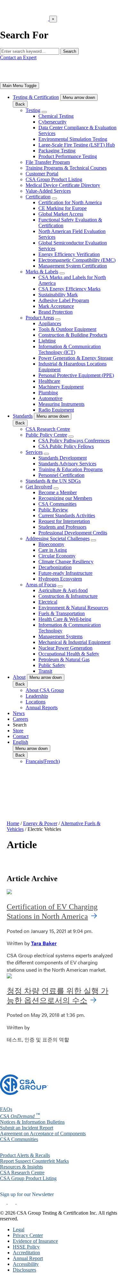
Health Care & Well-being (64, 619)
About (19, 677)
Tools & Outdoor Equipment (67, 329)
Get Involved (39, 486)
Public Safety (51, 665)
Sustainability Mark (58, 294)
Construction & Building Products (72, 335)
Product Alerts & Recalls (25, 1155)
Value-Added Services (48, 191)
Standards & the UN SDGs (53, 481)
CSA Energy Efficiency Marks (69, 289)
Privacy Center (28, 1235)
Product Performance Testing (67, 156)
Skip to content (25, 31)
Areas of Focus (41, 584)
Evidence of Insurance (35, 1241)
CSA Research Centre (48, 429)
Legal (18, 1229)
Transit (45, 671)
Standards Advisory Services (67, 463)
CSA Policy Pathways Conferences (74, 440)
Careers (20, 719)
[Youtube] (24, 1202)
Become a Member (57, 492)
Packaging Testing (57, 150)
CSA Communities (57, 504)
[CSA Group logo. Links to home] (24, 79)
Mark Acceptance (56, 306)
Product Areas (40, 317)
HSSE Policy (26, 1247)
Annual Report (28, 1258)
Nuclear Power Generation (65, 648)
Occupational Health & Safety (68, 653)
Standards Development (62, 458)
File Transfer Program (48, 162)
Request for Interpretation (64, 521)
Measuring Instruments (61, 404)
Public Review (53, 509)
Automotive (50, 398)
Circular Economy (57, 556)
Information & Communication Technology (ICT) (69, 349)
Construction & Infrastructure (68, 596)
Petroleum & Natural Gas (64, 659)
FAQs (6, 1109)
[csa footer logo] (24, 1093)
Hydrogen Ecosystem (60, 579)
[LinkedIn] (4, 1202)
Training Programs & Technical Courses (66, 168)
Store (18, 730)
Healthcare (49, 381)
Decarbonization (55, 567)
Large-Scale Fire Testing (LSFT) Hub (76, 145)
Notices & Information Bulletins (32, 1122)
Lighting (47, 340)
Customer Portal (42, 173)
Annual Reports (42, 707)
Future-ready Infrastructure (65, 573)
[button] (79, 97)
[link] (19, 85)
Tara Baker (44, 943)
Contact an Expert (18, 57)
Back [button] (20, 104)
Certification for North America (70, 202)
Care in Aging (52, 550)
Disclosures (24, 1270)
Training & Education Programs (70, 469)
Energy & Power (40, 823)
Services (34, 452)
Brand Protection (55, 312)
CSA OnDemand (20, 1116)
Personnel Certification (61, 475)
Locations (35, 701)
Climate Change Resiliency (65, 561)
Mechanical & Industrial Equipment (74, 642)
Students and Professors (62, 527)
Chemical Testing (56, 116)
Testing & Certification (36, 97)
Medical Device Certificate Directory (63, 185)
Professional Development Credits (72, 532)
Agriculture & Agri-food (63, 590)
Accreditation (26, 1252)
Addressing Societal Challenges (58, 538)
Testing (33, 110)
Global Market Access (60, 214)
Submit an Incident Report (26, 1127)
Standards (23, 416)
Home (13, 823)
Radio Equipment (56, 410)
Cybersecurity (52, 122)
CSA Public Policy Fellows (66, 446)
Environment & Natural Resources (73, 607)
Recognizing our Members (65, 498)
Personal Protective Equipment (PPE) (76, 375)
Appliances (49, 323)
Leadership (37, 696)
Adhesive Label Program (63, 300)
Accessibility (26, 1264)
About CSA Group (45, 690)
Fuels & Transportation (61, 613)
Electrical (47, 602)
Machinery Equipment (61, 387)
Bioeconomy (51, 544)
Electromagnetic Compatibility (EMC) (77, 260)
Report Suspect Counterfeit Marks (34, 1161)
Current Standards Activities (66, 515)
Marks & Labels (42, 271)
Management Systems (60, 636)
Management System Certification (72, 266)
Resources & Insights (21, 1166)
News (19, 713)
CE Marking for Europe (62, 208)
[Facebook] (14, 1202)
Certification (38, 196)
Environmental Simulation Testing (72, 139)
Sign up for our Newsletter (27, 1194)
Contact (20, 736)
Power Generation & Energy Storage (75, 358)
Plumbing (48, 392)
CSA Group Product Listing (54, 179)
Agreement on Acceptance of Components (43, 1133)
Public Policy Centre (46, 435)
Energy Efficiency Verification (69, 254)
